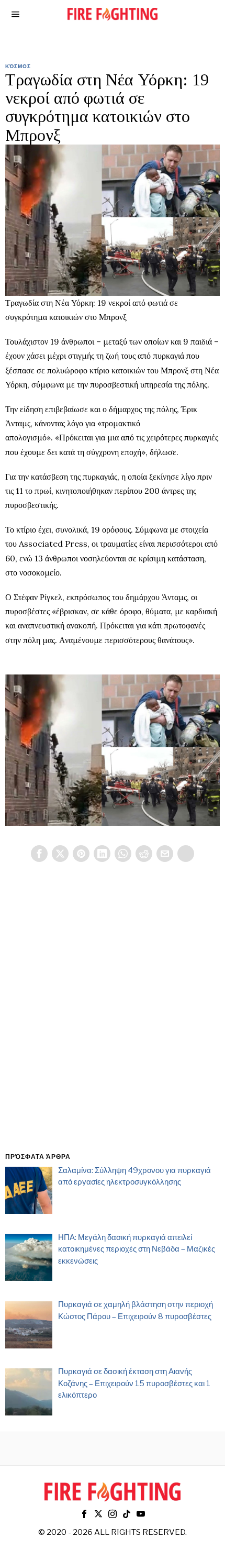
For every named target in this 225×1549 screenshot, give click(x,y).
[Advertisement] (112, 1019)
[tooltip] (39, 853)
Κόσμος (18, 66)
